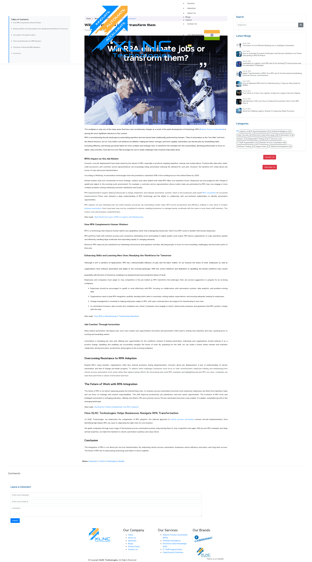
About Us (191, 13)
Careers (188, 20)
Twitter (101, 461)
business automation (92, 208)
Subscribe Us (269, 167)
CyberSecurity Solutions (173, 552)
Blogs (187, 17)
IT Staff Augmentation (172, 549)
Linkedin (120, 461)
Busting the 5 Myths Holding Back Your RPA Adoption (116, 407)
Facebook (92, 461)
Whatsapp (111, 461)
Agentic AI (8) (245, 131)
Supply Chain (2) (262, 146)
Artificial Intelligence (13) (281, 131)
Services (191, 3)
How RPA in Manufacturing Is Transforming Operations (116, 316)
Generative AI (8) (286, 135)
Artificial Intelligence (171, 540)
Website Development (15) (281, 146)
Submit (15, 520)
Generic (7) (241, 139)
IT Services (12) (275, 139)
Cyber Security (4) (244, 135)
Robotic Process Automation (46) (273, 142)
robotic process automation (182, 419)
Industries (191, 8)
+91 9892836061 (195, 35)
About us (132, 537)
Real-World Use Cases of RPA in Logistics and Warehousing (119, 217)
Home (130, 534)
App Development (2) (261, 131)
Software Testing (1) (245, 146)
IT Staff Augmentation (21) (247, 142)
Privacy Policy (134, 546)
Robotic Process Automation (212, 129)
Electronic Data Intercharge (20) (265, 135)
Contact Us (192, 24)
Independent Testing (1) (257, 139)
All (237, 131)
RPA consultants (209, 193)
